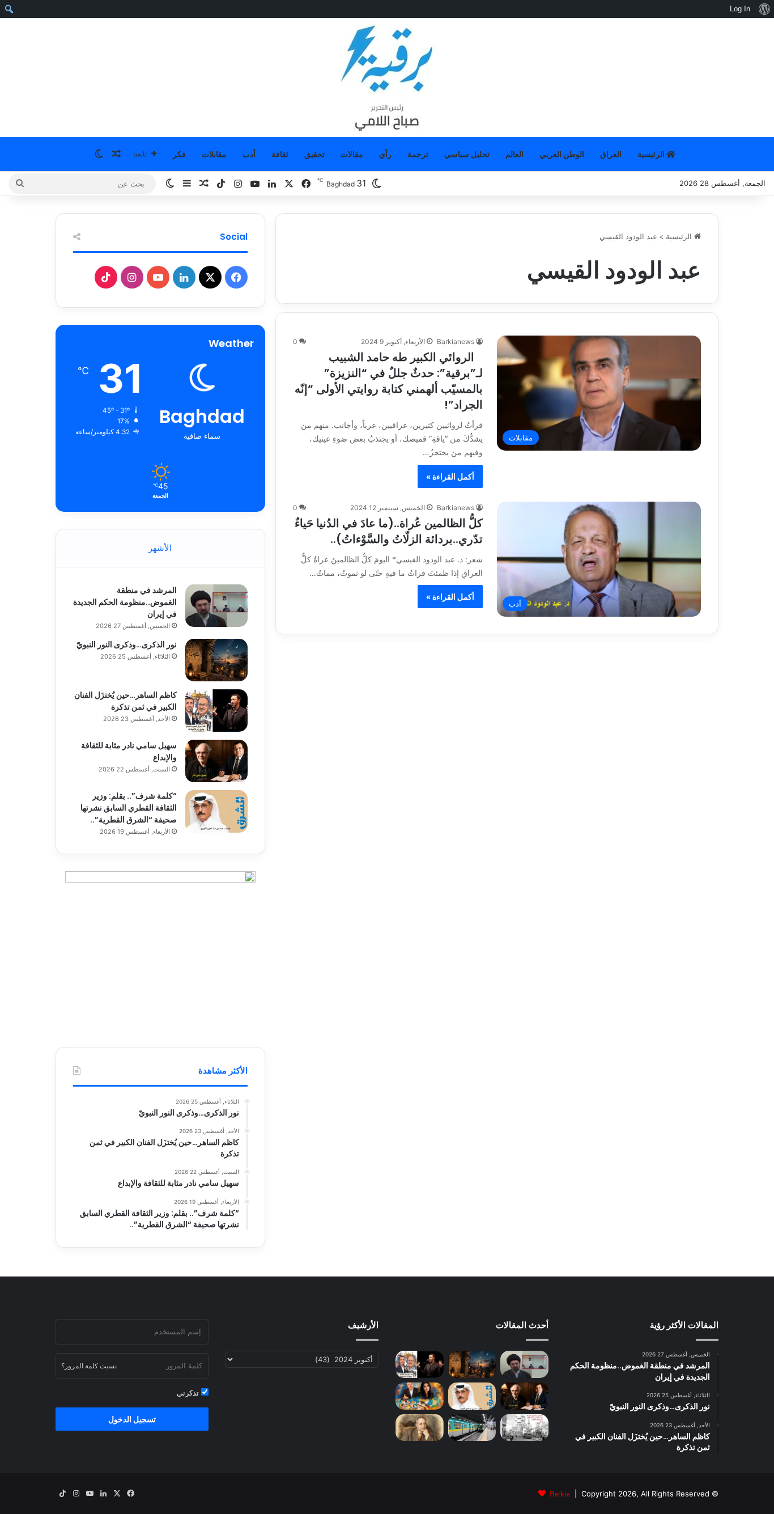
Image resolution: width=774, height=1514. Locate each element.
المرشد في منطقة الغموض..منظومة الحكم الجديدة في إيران (125, 602)
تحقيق (314, 154)
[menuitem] (764, 9)
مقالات (352, 154)
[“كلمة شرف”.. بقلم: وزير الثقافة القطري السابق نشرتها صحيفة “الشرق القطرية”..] (216, 811)
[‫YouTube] (158, 277)
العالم (514, 154)
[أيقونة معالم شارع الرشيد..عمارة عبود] (524, 1427)
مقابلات (214, 154)
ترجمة (417, 154)
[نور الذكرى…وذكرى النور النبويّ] (216, 660)
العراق (611, 154)
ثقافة (279, 154)
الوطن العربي (561, 154)
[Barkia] (387, 77)
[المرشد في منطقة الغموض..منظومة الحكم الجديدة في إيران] (216, 605)
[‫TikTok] (106, 277)
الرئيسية (651, 154)
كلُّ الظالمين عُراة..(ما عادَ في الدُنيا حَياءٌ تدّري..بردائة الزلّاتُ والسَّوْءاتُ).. (389, 531)
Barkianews (455, 341)
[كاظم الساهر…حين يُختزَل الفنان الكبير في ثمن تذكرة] (216, 710)
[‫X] (210, 277)
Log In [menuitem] (740, 9)
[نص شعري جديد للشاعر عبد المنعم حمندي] (419, 1427)
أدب (249, 154)
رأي (385, 154)
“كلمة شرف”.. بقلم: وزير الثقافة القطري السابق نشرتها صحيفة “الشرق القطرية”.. (128, 807)
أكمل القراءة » (450, 476)
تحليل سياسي (467, 154)
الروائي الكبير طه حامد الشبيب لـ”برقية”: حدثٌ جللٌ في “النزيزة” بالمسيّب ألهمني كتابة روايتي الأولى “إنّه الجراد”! (389, 381)
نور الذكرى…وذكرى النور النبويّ (126, 644)
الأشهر (160, 547)
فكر (179, 154)
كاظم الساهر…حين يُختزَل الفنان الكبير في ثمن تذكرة (125, 701)
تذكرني (189, 1392)
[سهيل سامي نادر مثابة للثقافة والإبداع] (216, 761)
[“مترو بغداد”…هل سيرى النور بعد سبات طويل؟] (472, 1427)
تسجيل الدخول (132, 1419)
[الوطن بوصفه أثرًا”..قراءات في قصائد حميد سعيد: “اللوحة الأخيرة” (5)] (419, 1396)
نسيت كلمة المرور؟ (89, 1366)
